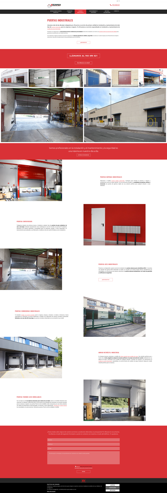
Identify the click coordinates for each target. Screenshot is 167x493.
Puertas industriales (80, 11)
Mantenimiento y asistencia (93, 11)
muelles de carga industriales (53, 28)
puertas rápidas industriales (118, 180)
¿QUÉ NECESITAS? (83, 42)
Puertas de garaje (69, 11)
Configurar (112, 487)
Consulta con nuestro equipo (60, 405)
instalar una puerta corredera (28, 315)
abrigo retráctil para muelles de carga (129, 356)
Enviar (83, 471)
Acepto (77, 466)
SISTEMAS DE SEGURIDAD (83, 154)
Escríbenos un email (83, 63)
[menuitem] (55, 12)
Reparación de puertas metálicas (56, 11)
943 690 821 (116, 5)
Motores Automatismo (107, 11)
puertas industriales (56, 27)
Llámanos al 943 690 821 (84, 56)
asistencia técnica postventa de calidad (107, 31)
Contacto (116, 11)
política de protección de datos (86, 466)
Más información (51, 491)
